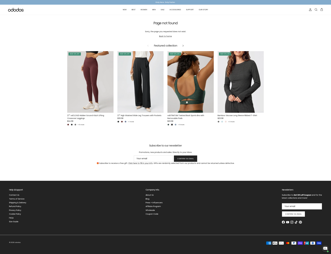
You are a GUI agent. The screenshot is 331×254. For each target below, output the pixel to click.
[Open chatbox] (325, 248)
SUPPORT (190, 9)
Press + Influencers (154, 202)
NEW (125, 9)
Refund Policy (15, 206)
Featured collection (165, 45)
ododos (18, 242)
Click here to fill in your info (140, 163)
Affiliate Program (153, 206)
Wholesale (150, 210)
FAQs (11, 218)
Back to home (165, 36)
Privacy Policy (15, 210)
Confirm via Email (185, 159)
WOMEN (144, 9)
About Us (150, 195)
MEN (154, 9)
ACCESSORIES (175, 9)
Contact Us (14, 195)
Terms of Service (16, 199)
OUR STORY (203, 9)
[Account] (310, 9)
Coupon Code (152, 214)
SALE (162, 9)
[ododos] (16, 9)
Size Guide (13, 221)
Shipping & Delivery (17, 202)
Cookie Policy (15, 214)
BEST (134, 9)
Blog (147, 199)
